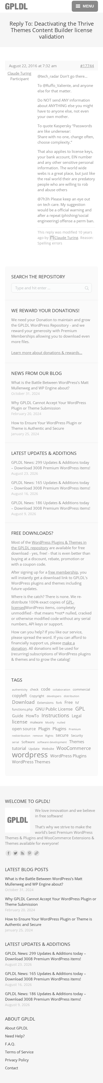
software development (52, 742)
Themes (76, 741)
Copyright (37, 696)
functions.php (22, 709)
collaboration (61, 689)
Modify (49, 722)
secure (62, 735)
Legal (77, 716)
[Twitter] (15, 853)
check (34, 689)
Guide (17, 716)
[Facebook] (9, 853)
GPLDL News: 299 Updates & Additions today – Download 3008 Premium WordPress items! (50, 465)
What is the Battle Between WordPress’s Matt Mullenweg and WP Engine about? (49, 385)
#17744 (87, 65)
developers (54, 696)
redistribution (21, 735)
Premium (75, 729)
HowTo (32, 716)
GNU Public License (54, 709)
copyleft (19, 695)
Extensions (45, 702)
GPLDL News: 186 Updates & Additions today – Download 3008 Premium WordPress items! (50, 505)
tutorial (19, 748)
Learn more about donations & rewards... (46, 352)
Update (34, 748)
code (45, 689)
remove (38, 735)
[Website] (37, 853)
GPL (80, 708)
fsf (77, 702)
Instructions (55, 715)
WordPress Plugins (68, 755)
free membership (63, 572)
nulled (61, 722)
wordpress (30, 754)
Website (48, 748)
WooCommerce (73, 748)
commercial (81, 689)
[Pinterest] (29, 853)
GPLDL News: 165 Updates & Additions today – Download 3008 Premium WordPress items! (50, 485)
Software (28, 742)
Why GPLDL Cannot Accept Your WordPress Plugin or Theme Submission (48, 405)
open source (24, 728)
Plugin (44, 728)
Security (77, 735)
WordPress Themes (31, 761)
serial (15, 742)
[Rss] (23, 853)
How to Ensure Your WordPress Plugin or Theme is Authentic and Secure (46, 425)
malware (36, 722)
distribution (71, 696)
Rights (49, 735)
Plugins (59, 728)
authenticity (20, 689)
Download (23, 702)
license (20, 721)
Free (68, 702)
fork (59, 702)
